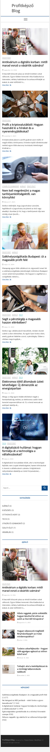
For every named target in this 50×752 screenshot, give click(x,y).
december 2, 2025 (24, 675)
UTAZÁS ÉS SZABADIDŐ (10, 186)
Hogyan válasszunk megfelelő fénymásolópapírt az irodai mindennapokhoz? (30, 634)
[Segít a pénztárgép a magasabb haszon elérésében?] (25, 298)
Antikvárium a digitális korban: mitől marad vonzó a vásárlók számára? (24, 63)
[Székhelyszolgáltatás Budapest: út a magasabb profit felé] (25, 236)
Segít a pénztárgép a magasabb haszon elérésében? (21, 320)
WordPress (37, 740)
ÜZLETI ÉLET (6, 58)
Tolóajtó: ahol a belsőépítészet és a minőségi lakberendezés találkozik (32, 669)
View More (6, 85)
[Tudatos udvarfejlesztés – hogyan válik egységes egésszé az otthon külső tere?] (8, 651)
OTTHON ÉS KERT (9, 515)
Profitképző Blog (22, 8)
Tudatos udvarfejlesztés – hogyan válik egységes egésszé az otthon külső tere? (32, 651)
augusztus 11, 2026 (24, 622)
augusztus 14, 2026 (10, 70)
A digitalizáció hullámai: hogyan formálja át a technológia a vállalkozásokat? (22, 451)
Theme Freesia (28, 740)
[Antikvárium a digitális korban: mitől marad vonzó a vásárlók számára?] (25, 41)
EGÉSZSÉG (6, 510)
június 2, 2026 (22, 640)
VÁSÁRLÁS (6, 532)
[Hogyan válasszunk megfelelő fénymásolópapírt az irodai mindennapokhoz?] (8, 634)
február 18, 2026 (23, 658)
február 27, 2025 (9, 202)
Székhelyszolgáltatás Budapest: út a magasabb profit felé (24, 258)
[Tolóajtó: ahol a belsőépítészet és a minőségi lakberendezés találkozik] (8, 669)
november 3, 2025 (10, 136)
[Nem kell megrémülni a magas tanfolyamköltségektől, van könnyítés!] (25, 170)
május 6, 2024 (8, 459)
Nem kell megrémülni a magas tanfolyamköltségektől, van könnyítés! (21, 194)
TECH (21, 315)
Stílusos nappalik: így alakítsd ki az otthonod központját (24, 717)
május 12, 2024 (9, 264)
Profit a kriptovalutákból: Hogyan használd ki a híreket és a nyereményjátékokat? (22, 128)
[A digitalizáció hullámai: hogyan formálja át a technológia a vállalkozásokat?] (25, 427)
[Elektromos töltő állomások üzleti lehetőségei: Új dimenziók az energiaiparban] (25, 361)
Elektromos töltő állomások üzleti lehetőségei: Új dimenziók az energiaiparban (23, 385)
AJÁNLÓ (23, 186)
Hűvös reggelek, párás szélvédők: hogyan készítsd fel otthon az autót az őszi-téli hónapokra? (32, 616)
